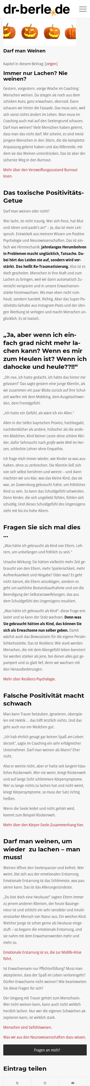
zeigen (51, 63)
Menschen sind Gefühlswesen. (27, 1027)
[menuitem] (81, 9)
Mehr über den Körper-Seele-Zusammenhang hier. (43, 824)
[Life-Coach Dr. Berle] (36, 9)
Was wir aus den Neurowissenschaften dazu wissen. (44, 1037)
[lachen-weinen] (39, 32)
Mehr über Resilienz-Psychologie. (29, 679)
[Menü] (81, 9)
